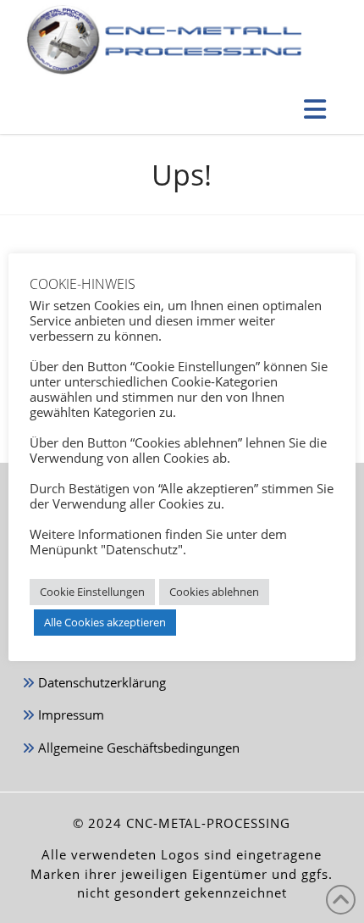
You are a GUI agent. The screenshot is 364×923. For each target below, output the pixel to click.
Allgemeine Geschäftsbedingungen (137, 747)
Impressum (69, 714)
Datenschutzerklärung (100, 682)
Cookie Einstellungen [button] (92, 591)
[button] (316, 109)
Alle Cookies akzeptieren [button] (105, 622)
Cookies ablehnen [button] (214, 591)
